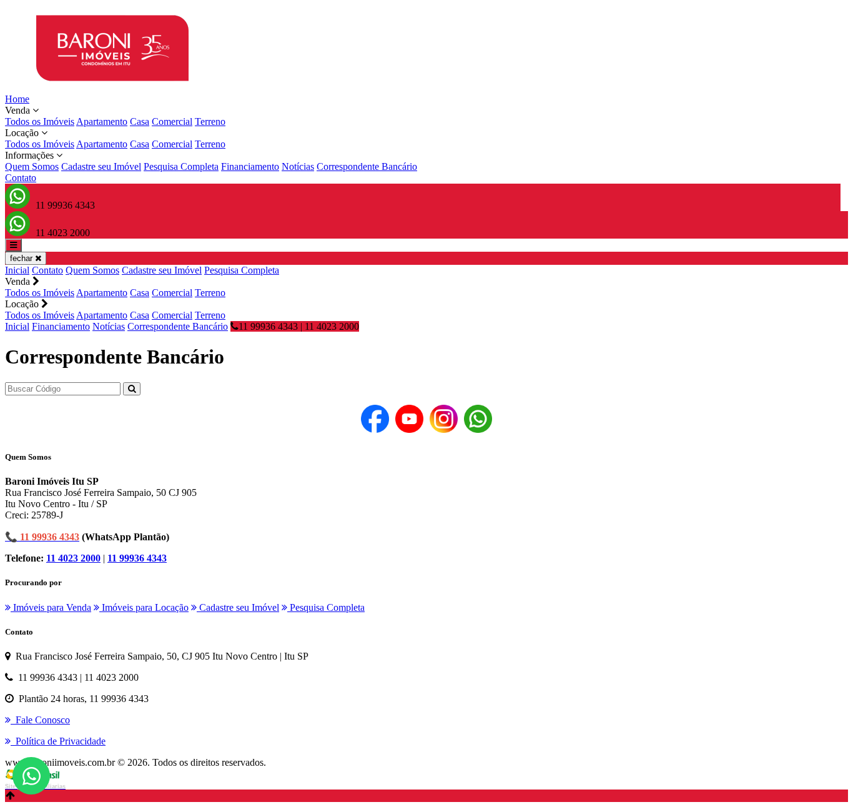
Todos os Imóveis (39, 121)
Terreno (210, 121)
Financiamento (250, 166)
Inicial (17, 270)
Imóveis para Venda (51, 607)
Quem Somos (32, 166)
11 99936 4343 (137, 558)
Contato (20, 177)
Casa (139, 121)
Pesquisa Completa (181, 166)
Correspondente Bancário (367, 166)
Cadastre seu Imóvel (101, 166)
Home (17, 99)
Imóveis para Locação (144, 607)
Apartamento (101, 121)
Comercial (172, 121)
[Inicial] (112, 87)
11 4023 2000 (73, 558)
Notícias (298, 166)
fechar (22, 258)
